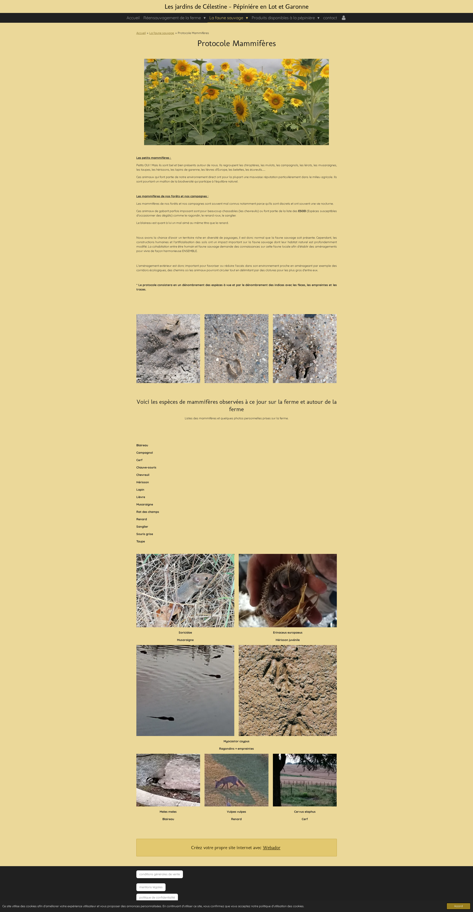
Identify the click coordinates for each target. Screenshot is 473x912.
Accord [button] (458, 906)
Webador (271, 847)
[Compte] (343, 18)
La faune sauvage (161, 33)
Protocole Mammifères (193, 33)
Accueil (141, 33)
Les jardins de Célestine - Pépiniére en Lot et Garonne (237, 6)
